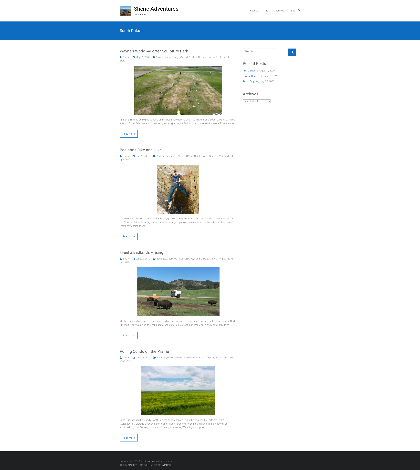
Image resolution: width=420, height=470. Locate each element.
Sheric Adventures (156, 8)
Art (266, 10)
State (122, 60)
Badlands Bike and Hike (141, 150)
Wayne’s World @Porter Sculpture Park (154, 51)
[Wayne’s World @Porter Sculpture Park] (178, 67)
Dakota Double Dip (253, 76)
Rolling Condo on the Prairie (144, 351)
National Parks (185, 156)
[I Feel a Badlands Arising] (178, 269)
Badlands (161, 156)
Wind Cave (125, 361)
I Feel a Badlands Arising (141, 252)
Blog (293, 10)
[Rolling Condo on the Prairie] (178, 367)
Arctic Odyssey (251, 81)
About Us (253, 10)
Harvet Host (198, 57)
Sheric (126, 57)
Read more (129, 133)
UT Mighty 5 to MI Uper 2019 (219, 357)
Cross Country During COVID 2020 (173, 57)
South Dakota (223, 57)
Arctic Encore (250, 70)
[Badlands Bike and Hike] (178, 166)
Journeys (279, 10)
